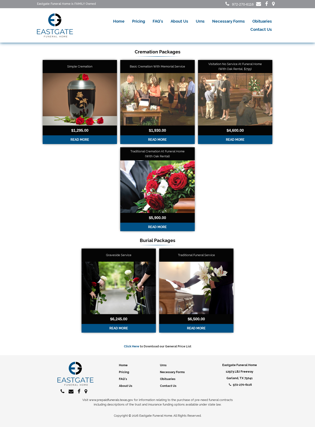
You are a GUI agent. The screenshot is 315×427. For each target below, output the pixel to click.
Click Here (131, 346)
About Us (179, 21)
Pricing (138, 21)
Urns (200, 21)
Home (119, 21)
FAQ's (158, 21)
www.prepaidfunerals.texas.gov (111, 400)
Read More (80, 140)
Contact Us (261, 29)
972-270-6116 (242, 4)
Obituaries (262, 21)
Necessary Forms (228, 21)
